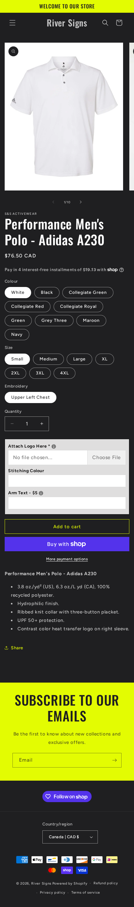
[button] (12, 23)
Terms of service (85, 893)
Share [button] (17, 648)
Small (17, 359)
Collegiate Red (27, 306)
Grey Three (54, 320)
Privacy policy (52, 893)
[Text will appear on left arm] (41, 493)
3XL (40, 373)
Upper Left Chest (30, 397)
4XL (64, 373)
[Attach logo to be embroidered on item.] (53, 446)
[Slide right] (81, 202)
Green (18, 320)
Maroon (91, 320)
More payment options (67, 559)
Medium (48, 359)
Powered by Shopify (70, 883)
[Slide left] (53, 202)
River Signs (41, 883)
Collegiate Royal (78, 306)
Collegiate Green (88, 292)
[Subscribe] (114, 760)
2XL (15, 373)
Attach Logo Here (67, 445)
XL (105, 359)
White (18, 292)
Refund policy (105, 883)
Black (47, 292)
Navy (17, 334)
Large (79, 359)
